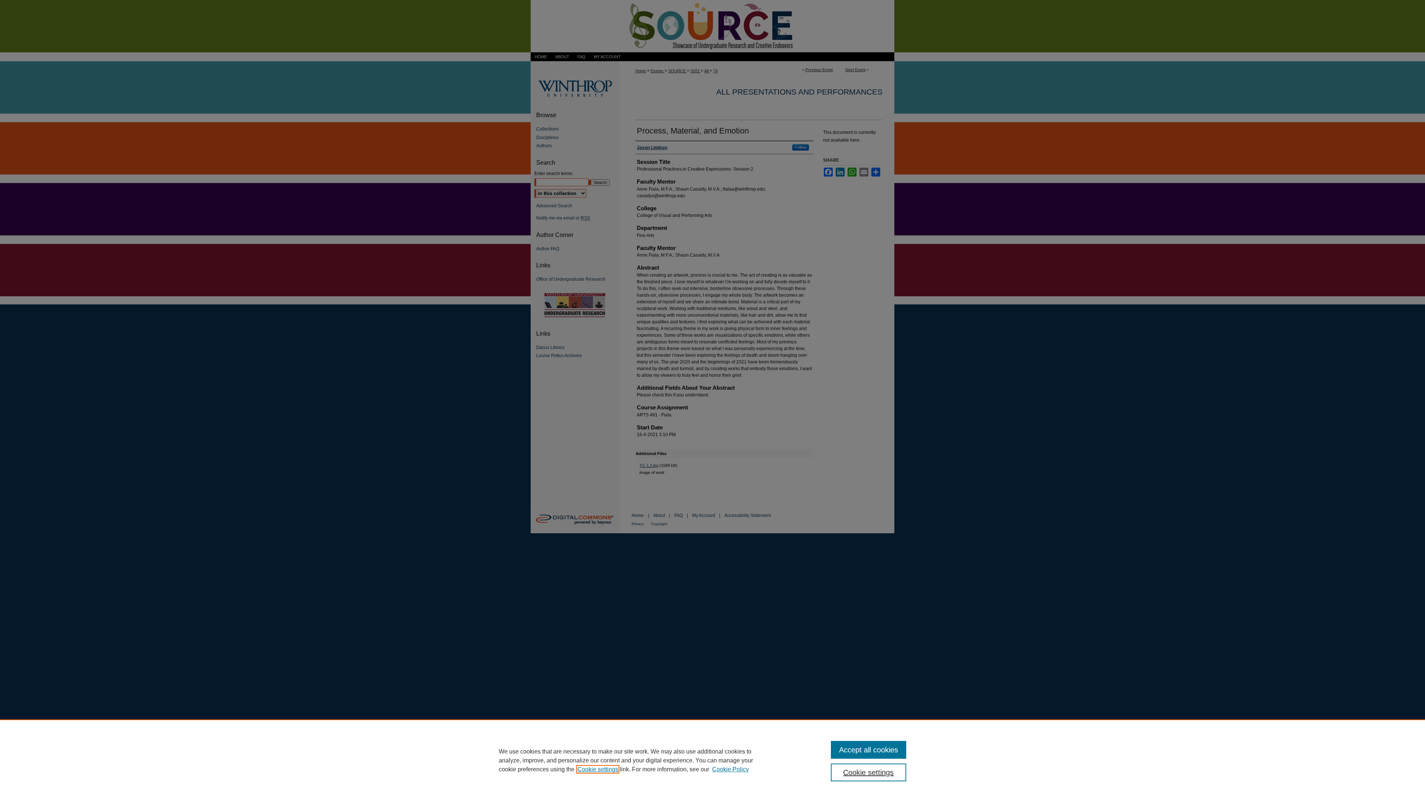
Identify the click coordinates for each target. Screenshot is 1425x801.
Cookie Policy (730, 769)
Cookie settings (597, 769)
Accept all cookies (868, 750)
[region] (712, 760)
